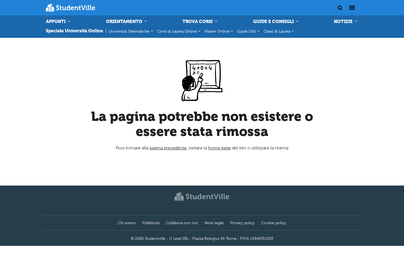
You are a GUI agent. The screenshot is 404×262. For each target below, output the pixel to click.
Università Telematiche (129, 31)
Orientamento (124, 21)
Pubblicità (150, 223)
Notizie (344, 21)
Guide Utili (246, 31)
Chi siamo (127, 223)
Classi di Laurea (277, 31)
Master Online (216, 31)
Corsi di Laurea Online (177, 31)
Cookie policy (273, 223)
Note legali (214, 223)
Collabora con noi (182, 223)
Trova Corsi (198, 21)
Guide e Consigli (274, 21)
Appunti (56, 21)
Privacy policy (242, 223)
